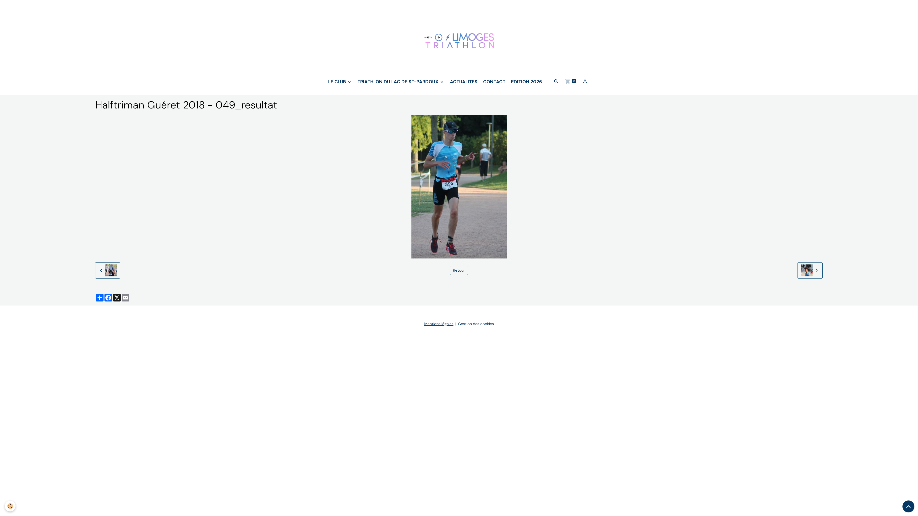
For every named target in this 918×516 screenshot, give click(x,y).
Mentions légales (439, 323)
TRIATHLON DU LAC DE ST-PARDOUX (398, 82)
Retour (459, 270)
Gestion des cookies (476, 323)
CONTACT (494, 82)
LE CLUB (337, 82)
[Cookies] (10, 506)
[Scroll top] (908, 506)
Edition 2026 (526, 82)
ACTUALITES (463, 82)
